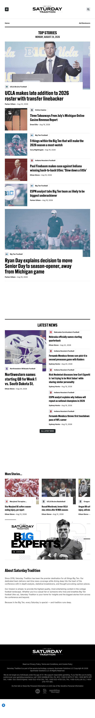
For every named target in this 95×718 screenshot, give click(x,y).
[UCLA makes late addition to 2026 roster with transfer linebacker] (47, 65)
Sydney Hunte (54, 364)
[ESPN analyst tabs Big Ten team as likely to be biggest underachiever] (16, 195)
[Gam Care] (45, 691)
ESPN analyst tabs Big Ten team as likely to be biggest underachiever (57, 193)
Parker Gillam (10, 104)
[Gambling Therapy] (54, 691)
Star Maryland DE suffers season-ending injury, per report (18, 508)
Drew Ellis (34, 124)
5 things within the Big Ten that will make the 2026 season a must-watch (57, 143)
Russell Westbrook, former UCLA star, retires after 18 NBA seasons (55, 508)
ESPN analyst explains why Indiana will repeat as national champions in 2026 (67, 399)
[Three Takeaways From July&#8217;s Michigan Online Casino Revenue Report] (16, 119)
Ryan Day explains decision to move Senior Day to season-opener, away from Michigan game (38, 266)
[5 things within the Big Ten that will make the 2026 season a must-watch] (16, 144)
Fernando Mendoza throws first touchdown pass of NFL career (69, 417)
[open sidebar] (7, 9)
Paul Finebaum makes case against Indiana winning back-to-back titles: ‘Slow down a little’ (58, 168)
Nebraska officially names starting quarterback (65, 338)
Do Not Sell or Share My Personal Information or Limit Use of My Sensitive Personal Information (47, 686)
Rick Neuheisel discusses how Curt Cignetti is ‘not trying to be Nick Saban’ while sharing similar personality (69, 378)
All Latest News (47, 431)
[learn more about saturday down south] (47, 539)
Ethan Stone (35, 175)
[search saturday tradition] (88, 9)
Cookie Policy (67, 664)
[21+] (37, 691)
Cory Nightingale (36, 150)
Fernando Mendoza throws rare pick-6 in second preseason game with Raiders (68, 357)
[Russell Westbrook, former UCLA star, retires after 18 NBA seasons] (59, 491)
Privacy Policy (35, 664)
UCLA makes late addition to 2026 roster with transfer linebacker (37, 95)
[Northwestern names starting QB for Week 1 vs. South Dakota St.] (25, 350)
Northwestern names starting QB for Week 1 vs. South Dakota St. (20, 379)
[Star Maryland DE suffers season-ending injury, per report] (22, 491)
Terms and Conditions (49, 664)
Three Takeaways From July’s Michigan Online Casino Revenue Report (57, 117)
